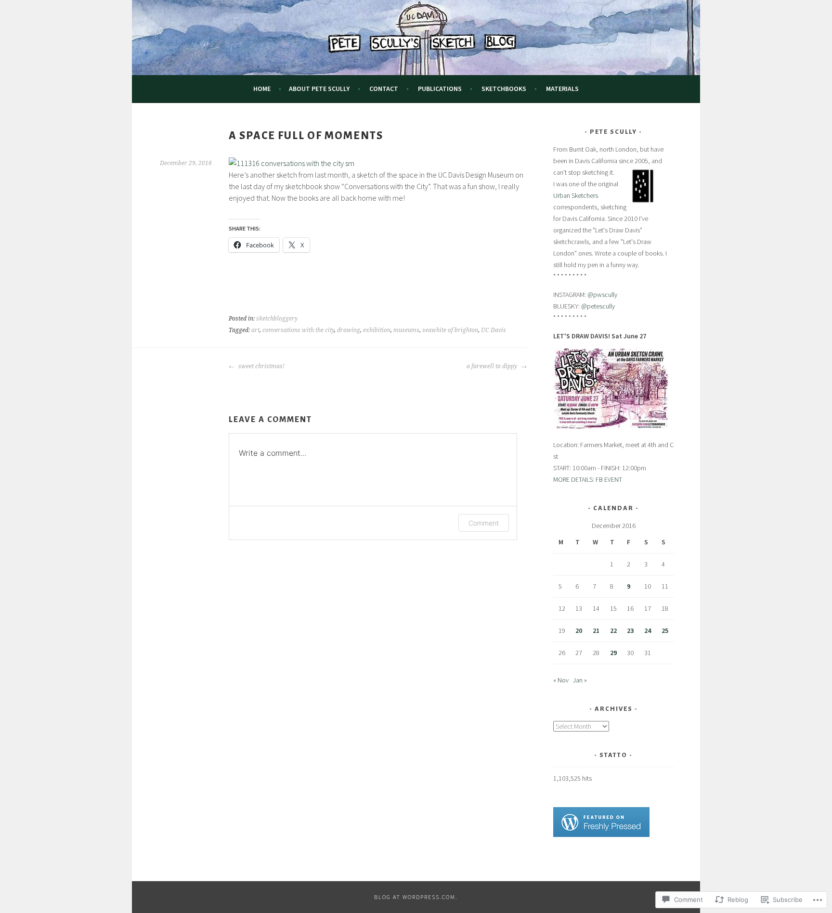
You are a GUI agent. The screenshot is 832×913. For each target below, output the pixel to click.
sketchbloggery (277, 318)
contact (383, 88)
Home (262, 88)
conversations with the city (298, 330)
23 (630, 630)
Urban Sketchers (575, 195)
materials (562, 88)
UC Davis (493, 330)
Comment (483, 523)
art (255, 330)
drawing (348, 330)
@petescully (598, 306)
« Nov (561, 680)
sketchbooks (503, 88)
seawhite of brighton (450, 330)
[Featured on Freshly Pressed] (601, 834)
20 (578, 630)
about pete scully (319, 88)
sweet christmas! (261, 366)
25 (665, 630)
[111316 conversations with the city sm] (291, 163)
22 (613, 630)
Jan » (580, 680)
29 (613, 652)
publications (440, 88)
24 (647, 630)
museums (406, 330)
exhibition (376, 330)
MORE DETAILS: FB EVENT (587, 479)
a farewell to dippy (493, 366)
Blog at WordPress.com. (416, 896)
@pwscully (602, 294)
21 (596, 630)
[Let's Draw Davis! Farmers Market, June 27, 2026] (611, 426)
